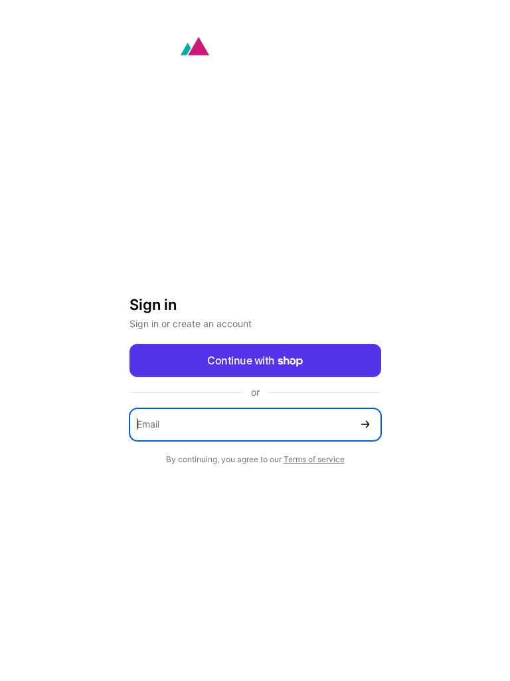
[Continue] (365, 424)
